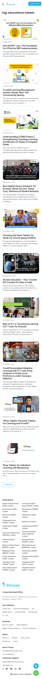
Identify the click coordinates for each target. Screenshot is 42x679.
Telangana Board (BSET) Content (28, 563)
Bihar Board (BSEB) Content (9, 516)
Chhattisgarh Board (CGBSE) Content (9, 521)
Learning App (32, 612)
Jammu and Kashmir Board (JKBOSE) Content (29, 534)
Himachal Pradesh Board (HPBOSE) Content (11, 534)
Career (15, 641)
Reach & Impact (8, 625)
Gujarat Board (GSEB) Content (10, 527)
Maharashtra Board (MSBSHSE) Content (29, 546)
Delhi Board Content (29, 521)
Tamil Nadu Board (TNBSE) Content (8, 563)
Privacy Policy (25, 638)
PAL (33, 609)
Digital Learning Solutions (11, 628)
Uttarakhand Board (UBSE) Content (28, 569)
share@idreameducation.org (12, 651)
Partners (15, 638)
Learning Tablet (20, 612)
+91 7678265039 (8, 654)
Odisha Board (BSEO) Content (29, 552)
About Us (5, 638)
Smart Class (6, 609)
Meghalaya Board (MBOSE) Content (8, 552)
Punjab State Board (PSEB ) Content (9, 557)
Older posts (8, 484)
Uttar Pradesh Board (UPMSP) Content (9, 569)
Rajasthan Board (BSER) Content (30, 557)
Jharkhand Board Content (8, 541)
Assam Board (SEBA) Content (9, 510)
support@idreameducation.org (13, 662)
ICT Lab (5, 615)
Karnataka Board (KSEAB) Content (28, 541)
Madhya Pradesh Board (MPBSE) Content (10, 546)
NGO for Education (29, 628)
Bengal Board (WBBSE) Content (30, 510)
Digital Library (7, 612)
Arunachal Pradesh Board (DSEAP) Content (30, 505)
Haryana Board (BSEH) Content (30, 527)
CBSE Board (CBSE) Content (29, 516)
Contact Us (6, 641)
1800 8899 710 (7, 665)
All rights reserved (24, 674)
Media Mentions (22, 625)
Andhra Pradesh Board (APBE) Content (10, 505)
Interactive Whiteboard (21, 609)
